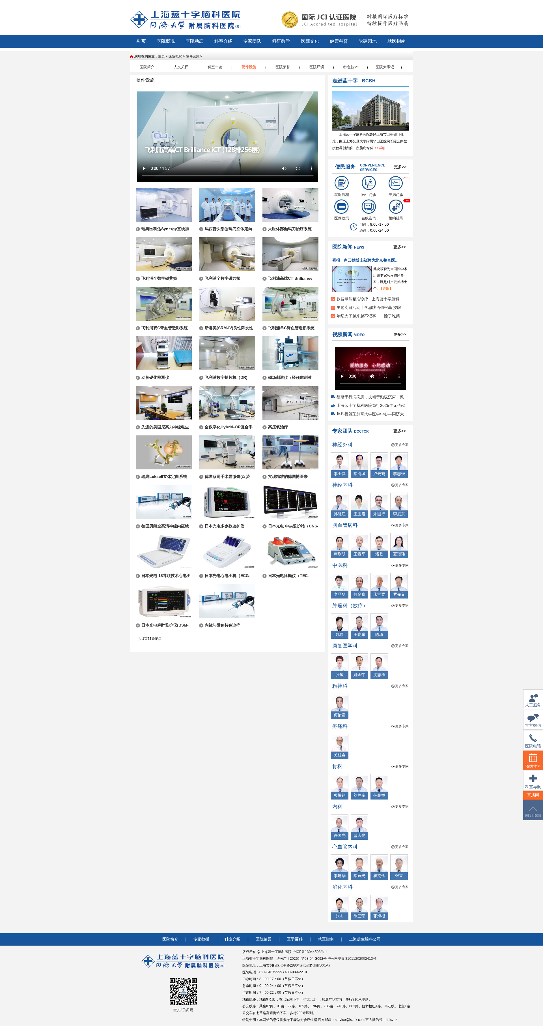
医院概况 (166, 41)
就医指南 (396, 41)
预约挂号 (396, 218)
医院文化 (310, 41)
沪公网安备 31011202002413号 (351, 959)
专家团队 (252, 41)
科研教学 (281, 41)
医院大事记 (385, 67)
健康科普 (339, 41)
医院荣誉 (282, 67)
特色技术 (350, 67)
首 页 (141, 41)
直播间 (533, 795)
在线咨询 (368, 218)
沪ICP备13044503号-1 (309, 952)
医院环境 (316, 67)
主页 (161, 56)
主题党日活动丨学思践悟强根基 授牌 (369, 307)
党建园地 (368, 41)
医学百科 (295, 939)
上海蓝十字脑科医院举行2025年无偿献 (371, 405)
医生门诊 (368, 195)
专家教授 (201, 939)
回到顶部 (533, 815)
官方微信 (533, 725)
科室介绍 (223, 41)
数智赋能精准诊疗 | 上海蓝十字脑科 (368, 299)
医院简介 (147, 67)
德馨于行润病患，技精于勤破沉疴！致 (370, 397)
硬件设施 (192, 56)
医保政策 (341, 218)
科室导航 (533, 787)
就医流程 (341, 195)
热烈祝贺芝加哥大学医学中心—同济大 (370, 414)
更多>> (400, 166)
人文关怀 (181, 67)
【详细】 (386, 288)
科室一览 (215, 67)
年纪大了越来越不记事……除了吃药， (370, 316)
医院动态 (195, 41)
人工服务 (533, 705)
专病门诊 (396, 195)
